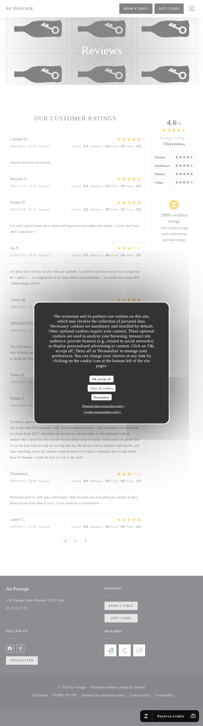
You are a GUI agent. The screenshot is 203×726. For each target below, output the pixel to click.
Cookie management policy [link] (102, 412)
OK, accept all (101, 379)
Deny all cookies (101, 388)
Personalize (101, 397)
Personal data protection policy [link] (103, 406)
